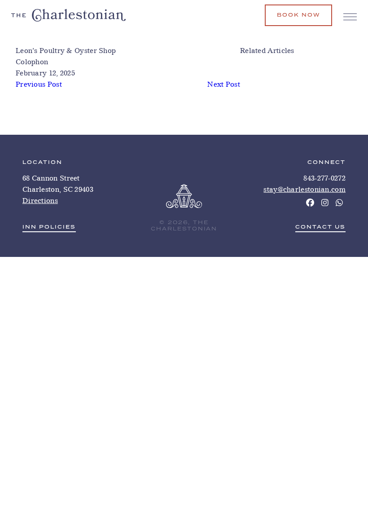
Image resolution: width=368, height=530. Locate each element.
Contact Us (320, 227)
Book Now (298, 15)
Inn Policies (49, 227)
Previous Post (39, 84)
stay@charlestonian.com (304, 189)
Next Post (223, 84)
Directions (40, 200)
